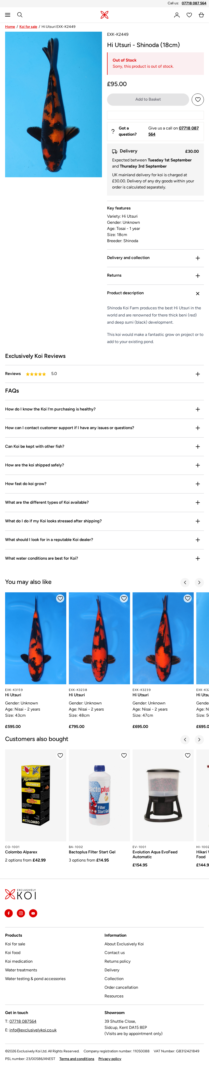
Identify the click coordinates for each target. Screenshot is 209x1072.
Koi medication (19, 962)
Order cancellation (121, 988)
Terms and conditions (76, 1059)
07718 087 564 (194, 3)
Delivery (111, 970)
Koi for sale (28, 27)
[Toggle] (198, 258)
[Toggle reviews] (198, 374)
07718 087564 (22, 1022)
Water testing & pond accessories (35, 979)
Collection (114, 979)
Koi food (12, 953)
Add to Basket (148, 100)
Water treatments (21, 970)
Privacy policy (109, 1059)
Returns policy (117, 962)
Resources (113, 996)
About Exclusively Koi (124, 944)
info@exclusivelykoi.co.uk (33, 1030)
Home (10, 27)
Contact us (114, 953)
